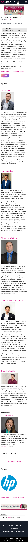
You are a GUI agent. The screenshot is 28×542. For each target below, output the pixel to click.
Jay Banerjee (7, 171)
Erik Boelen (6, 91)
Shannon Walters (9, 238)
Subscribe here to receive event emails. (12, 71)
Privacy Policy (19, 526)
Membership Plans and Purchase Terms (13, 531)
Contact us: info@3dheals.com (13, 534)
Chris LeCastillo (8, 371)
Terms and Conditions (9, 526)
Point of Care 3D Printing (14, 461)
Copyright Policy (13, 528)
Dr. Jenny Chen (8, 415)
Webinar (12, 19)
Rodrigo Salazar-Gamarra (13, 300)
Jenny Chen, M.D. (7, 23)
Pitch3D (4, 446)
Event (7, 19)
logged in (9, 517)
